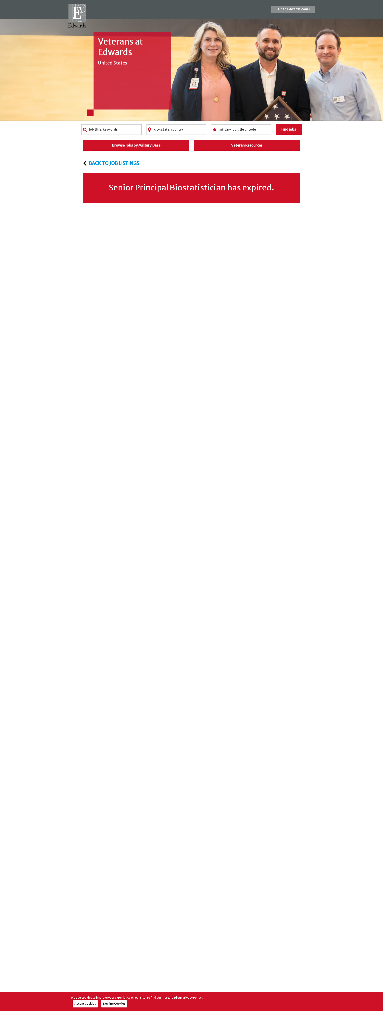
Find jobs (288, 129)
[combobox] (111, 129)
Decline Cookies (114, 1003)
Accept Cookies (85, 1003)
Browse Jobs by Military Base (136, 145)
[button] (293, 9)
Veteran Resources (247, 145)
